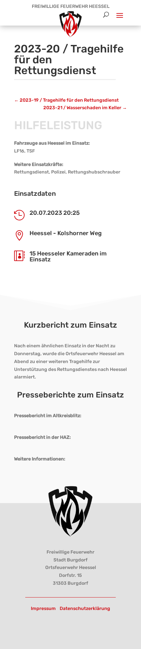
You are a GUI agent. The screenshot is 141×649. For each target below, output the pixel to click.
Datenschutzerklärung (85, 608)
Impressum (43, 608)
